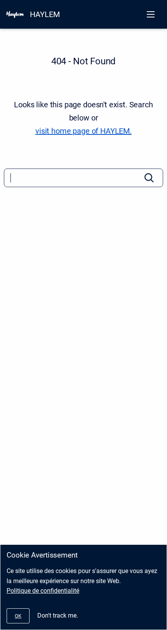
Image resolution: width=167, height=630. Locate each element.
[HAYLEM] (15, 14)
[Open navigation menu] (151, 14)
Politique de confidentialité (43, 590)
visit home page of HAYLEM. (83, 131)
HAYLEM (45, 14)
